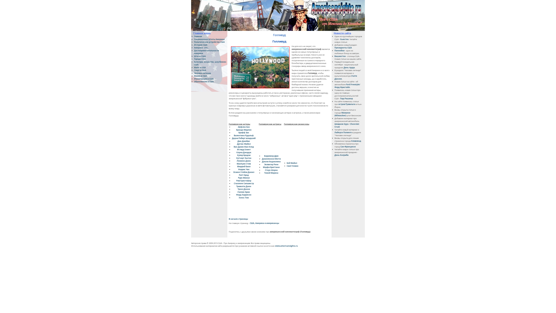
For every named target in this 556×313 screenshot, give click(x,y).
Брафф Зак (243, 132)
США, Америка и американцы (264, 223)
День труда (349, 67)
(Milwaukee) (340, 115)
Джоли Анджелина (271, 161)
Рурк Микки (244, 177)
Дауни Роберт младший (244, 138)
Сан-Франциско (348, 146)
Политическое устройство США (209, 42)
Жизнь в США (200, 76)
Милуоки (345, 112)
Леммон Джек (244, 161)
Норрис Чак (243, 169)
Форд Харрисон (243, 194)
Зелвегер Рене (271, 164)
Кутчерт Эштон (243, 158)
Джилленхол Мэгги (271, 159)
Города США (200, 59)
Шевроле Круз (341, 124)
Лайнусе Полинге (343, 132)
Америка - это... (201, 47)
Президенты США (343, 47)
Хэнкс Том (244, 197)
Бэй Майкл (292, 163)
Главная (198, 36)
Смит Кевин (292, 166)
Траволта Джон (243, 186)
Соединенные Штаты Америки (209, 39)
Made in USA (200, 67)
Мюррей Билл (243, 166)
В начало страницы (238, 219)
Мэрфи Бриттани (271, 167)
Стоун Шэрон (271, 170)
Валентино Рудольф (244, 135)
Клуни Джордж (243, 152)
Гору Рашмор (346, 98)
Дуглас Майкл (244, 144)
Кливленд (356, 141)
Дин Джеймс (243, 141)
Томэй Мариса (271, 173)
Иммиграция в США (204, 79)
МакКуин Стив (244, 163)
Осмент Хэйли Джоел (243, 172)
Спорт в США (200, 70)
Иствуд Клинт (244, 149)
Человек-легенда (202, 73)
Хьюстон (344, 39)
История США (200, 45)
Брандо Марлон (244, 130)
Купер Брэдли (243, 155)
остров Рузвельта (346, 104)
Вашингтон (340, 56)
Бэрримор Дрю (271, 156)
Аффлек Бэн (244, 127)
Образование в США (204, 81)
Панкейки (339, 50)
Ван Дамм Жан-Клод (244, 146)
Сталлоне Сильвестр (244, 183)
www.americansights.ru (286, 246)
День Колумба (341, 155)
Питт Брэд (244, 175)
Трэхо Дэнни (244, 189)
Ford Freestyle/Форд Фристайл (347, 86)
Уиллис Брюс (243, 192)
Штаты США (200, 56)
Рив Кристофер (243, 180)
